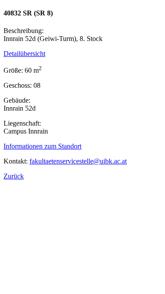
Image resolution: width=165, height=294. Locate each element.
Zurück (14, 176)
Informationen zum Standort (42, 146)
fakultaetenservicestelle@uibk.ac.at (78, 161)
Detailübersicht (24, 53)
